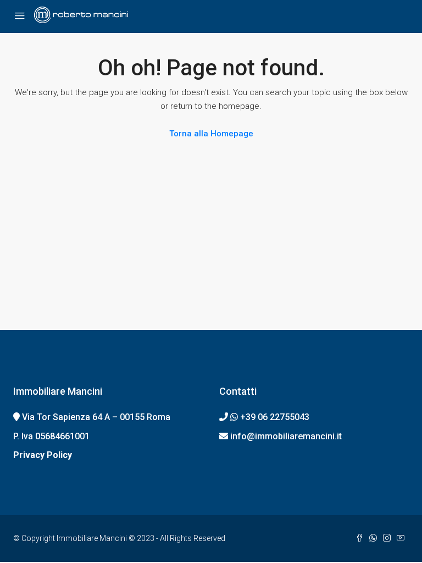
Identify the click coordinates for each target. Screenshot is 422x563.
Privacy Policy (42, 455)
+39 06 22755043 (274, 417)
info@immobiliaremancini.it (286, 436)
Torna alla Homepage (211, 134)
